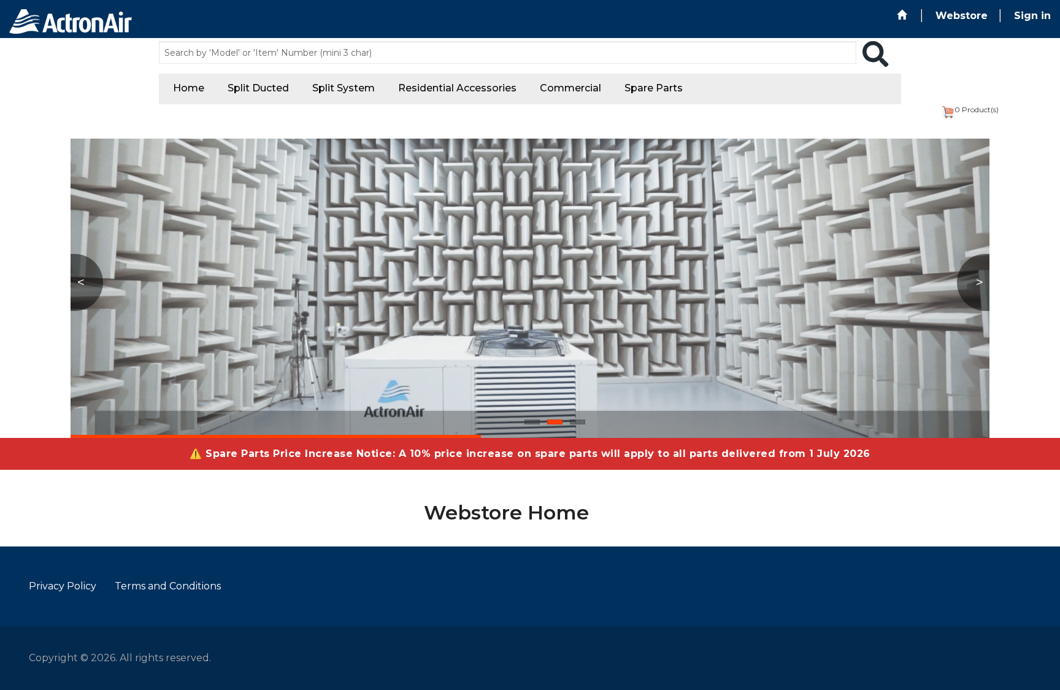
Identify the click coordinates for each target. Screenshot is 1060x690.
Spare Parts (653, 88)
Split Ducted (258, 88)
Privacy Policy (62, 586)
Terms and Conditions (168, 586)
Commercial (570, 88)
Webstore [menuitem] (961, 15)
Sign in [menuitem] (1032, 15)
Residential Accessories (457, 88)
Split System (343, 88)
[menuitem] (903, 15)
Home (188, 88)
